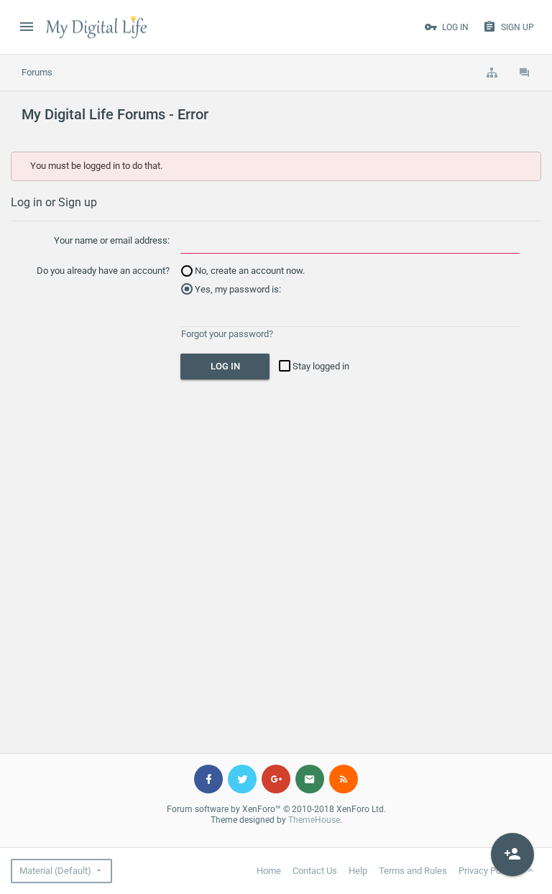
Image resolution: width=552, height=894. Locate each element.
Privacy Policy (487, 870)
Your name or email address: (112, 240)
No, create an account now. (249, 270)
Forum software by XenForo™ (276, 809)
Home (269, 870)
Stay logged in (319, 366)
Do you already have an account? (103, 270)
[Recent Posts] (524, 73)
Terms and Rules (413, 870)
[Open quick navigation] (491, 73)
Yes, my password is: (237, 289)
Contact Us (315, 870)
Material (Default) (55, 870)
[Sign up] (512, 854)
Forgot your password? (227, 333)
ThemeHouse (314, 820)
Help (358, 870)
